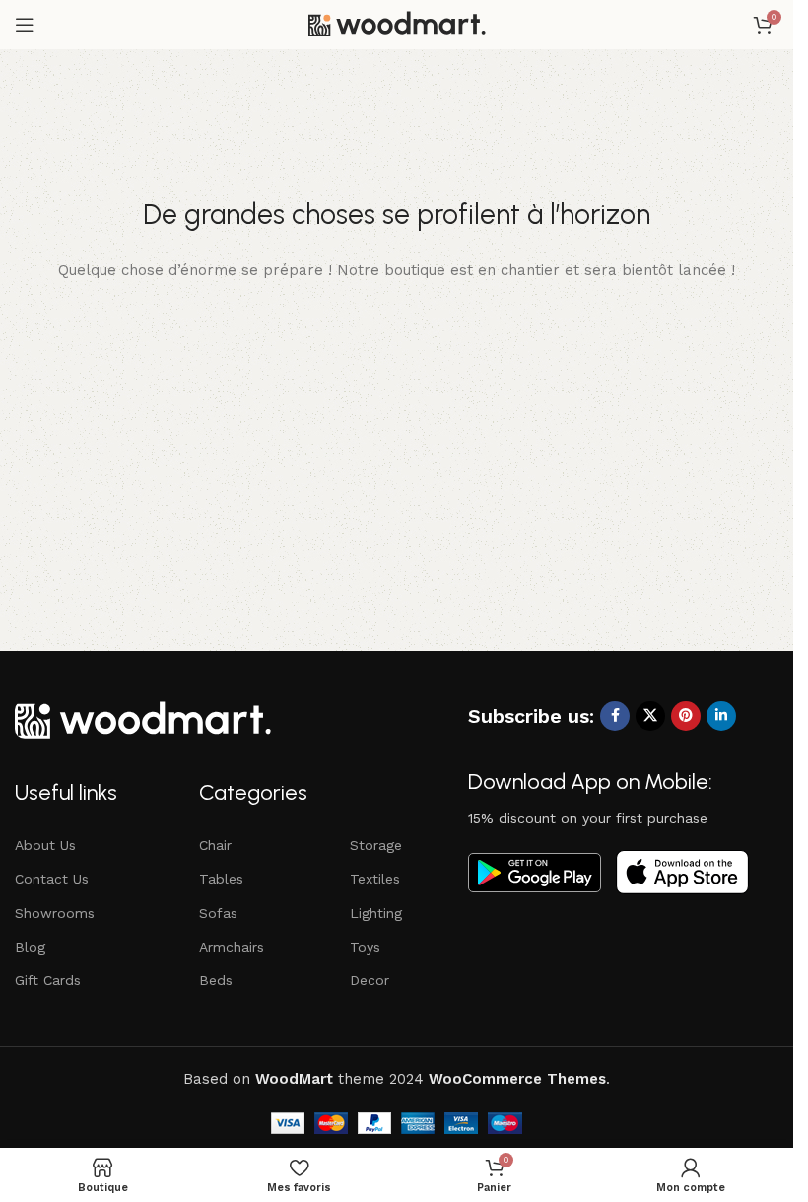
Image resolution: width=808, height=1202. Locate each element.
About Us (45, 845)
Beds (216, 980)
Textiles (375, 878)
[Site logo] (397, 24)
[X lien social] (650, 716)
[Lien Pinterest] (686, 716)
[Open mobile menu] (24, 24)
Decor (369, 980)
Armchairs (231, 947)
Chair (215, 845)
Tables (221, 878)
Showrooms (55, 913)
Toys (365, 947)
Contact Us (52, 878)
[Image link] (143, 718)
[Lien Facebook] (615, 716)
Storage (376, 845)
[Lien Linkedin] (721, 716)
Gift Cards (48, 980)
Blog (30, 947)
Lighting (376, 913)
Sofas (218, 913)
